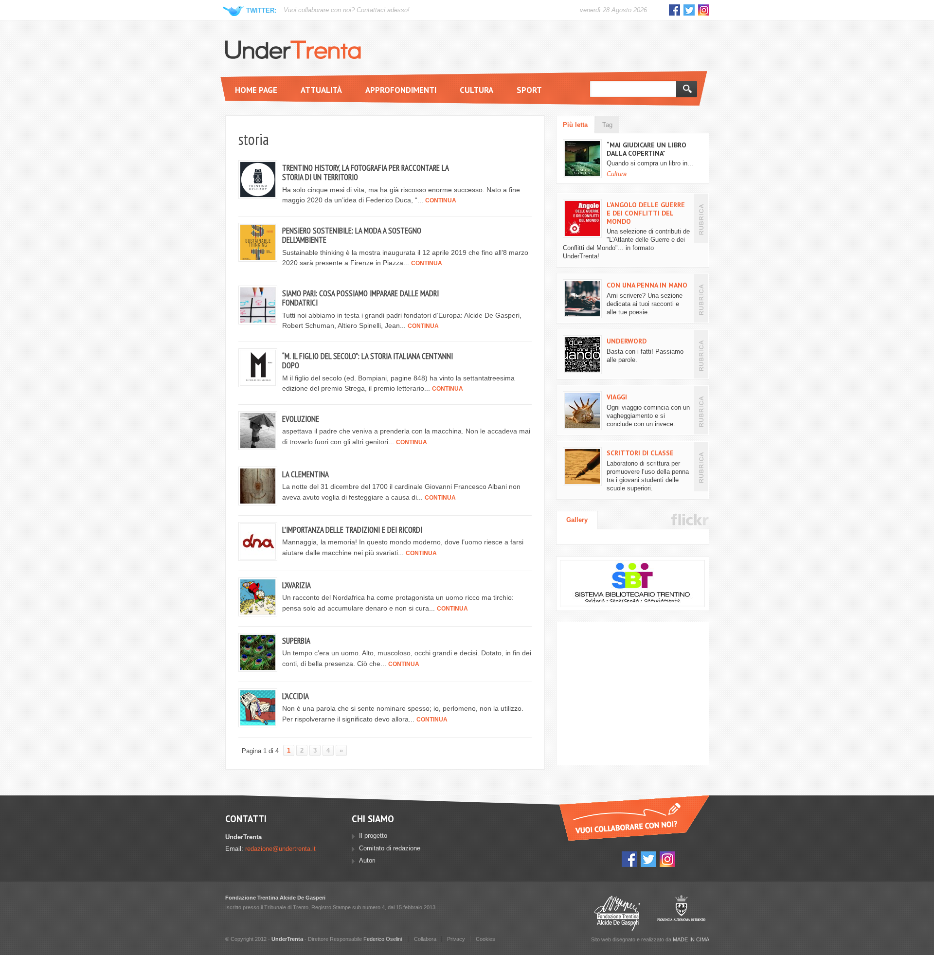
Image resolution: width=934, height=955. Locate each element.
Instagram (703, 10)
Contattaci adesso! (383, 10)
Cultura (476, 90)
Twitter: (261, 10)
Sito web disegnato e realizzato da (650, 939)
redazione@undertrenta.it (280, 849)
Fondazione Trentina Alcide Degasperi (617, 913)
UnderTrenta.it (293, 49)
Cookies (485, 939)
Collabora (425, 939)
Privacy (456, 939)
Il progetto (373, 835)
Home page (256, 90)
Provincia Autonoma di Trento (681, 913)
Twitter (689, 10)
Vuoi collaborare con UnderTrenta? (634, 818)
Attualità (321, 90)
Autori (367, 860)
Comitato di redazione (389, 848)
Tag (607, 125)
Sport (529, 90)
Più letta (575, 125)
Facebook (674, 10)
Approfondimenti (400, 90)
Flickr (690, 519)
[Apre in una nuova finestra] (632, 583)
